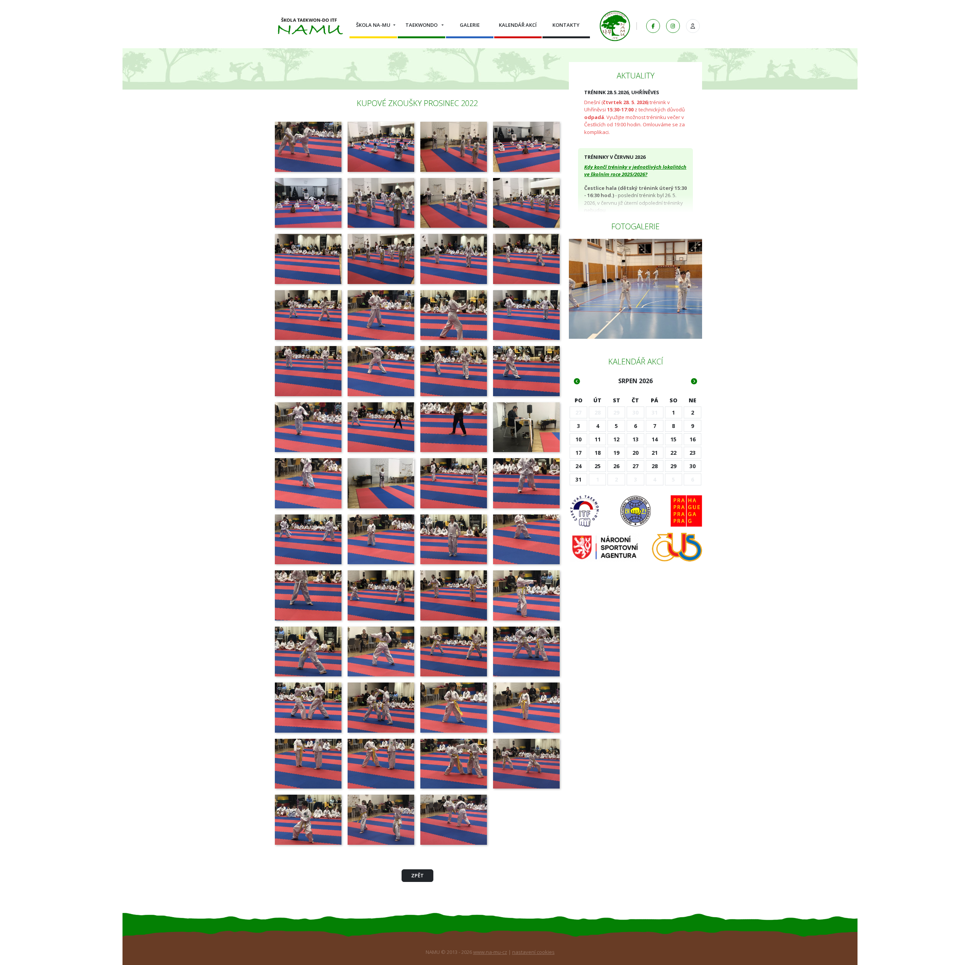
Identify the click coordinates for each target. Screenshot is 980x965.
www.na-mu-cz (490, 952)
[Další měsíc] (694, 381)
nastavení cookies (533, 952)
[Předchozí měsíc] (577, 381)
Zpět (417, 875)
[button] (373, 25)
